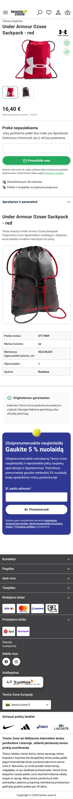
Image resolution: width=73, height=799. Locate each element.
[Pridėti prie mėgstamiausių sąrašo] (67, 43)
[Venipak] (23, 631)
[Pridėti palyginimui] (67, 52)
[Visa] (8, 608)
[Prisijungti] (58, 12)
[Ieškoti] (39, 12)
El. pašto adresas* (18, 488)
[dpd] (8, 631)
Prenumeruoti (39, 509)
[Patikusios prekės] (49, 12)
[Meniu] (5, 12)
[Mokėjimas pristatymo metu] (52, 608)
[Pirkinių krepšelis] (67, 12)
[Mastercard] (23, 608)
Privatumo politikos (25, 526)
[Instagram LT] (16, 662)
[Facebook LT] (6, 662)
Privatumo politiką (54, 173)
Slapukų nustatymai (6, 644)
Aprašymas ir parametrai (19, 202)
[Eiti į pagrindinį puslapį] (19, 12)
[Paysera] (37, 608)
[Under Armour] (63, 33)
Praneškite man (39, 160)
